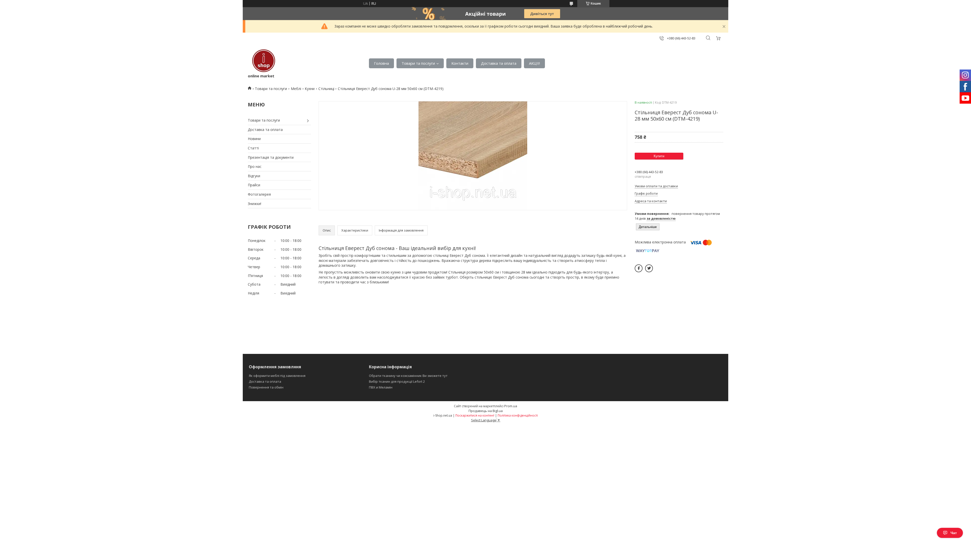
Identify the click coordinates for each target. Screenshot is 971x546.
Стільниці (326, 88)
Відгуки (254, 175)
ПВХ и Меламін (380, 387)
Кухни (310, 88)
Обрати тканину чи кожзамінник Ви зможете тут (408, 375)
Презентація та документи (271, 157)
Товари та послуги (418, 63)
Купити (659, 156)
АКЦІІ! (534, 63)
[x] (649, 268)
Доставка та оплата (498, 63)
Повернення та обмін (266, 387)
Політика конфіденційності (518, 415)
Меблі (296, 88)
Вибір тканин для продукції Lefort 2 (397, 381)
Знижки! (254, 203)
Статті (253, 148)
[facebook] (639, 268)
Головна (381, 63)
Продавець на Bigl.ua (486, 410)
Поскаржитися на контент (474, 415)
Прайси (254, 185)
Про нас (254, 166)
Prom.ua (510, 406)
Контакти (459, 63)
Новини (254, 138)
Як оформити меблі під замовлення (277, 375)
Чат (954, 533)
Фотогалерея (259, 194)
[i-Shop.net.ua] (262, 60)
